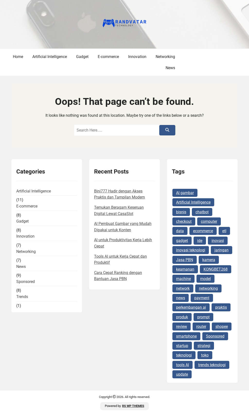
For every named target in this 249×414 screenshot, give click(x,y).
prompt (203, 317)
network (183, 288)
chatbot (202, 212)
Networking (165, 56)
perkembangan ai (191, 307)
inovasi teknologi (190, 250)
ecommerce (203, 231)
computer (209, 221)
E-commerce (108, 56)
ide (199, 240)
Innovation (137, 56)
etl (224, 231)
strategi (203, 345)
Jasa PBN (184, 259)
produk (182, 317)
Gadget (82, 56)
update (182, 374)
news (180, 298)
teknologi (184, 355)
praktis (221, 307)
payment (201, 298)
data (180, 231)
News (170, 68)
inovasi (218, 240)
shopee (221, 326)
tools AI (182, 365)
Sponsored (25, 281)
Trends (22, 296)
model (205, 278)
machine (183, 278)
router (201, 326)
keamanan (185, 269)
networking (208, 288)
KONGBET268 (216, 269)
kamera (208, 259)
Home (18, 56)
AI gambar (185, 192)
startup (182, 345)
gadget (182, 240)
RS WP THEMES (133, 406)
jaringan (221, 250)
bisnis (181, 212)
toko (205, 355)
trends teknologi (212, 365)
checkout (184, 221)
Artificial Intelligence (49, 56)
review (181, 326)
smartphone (186, 336)
